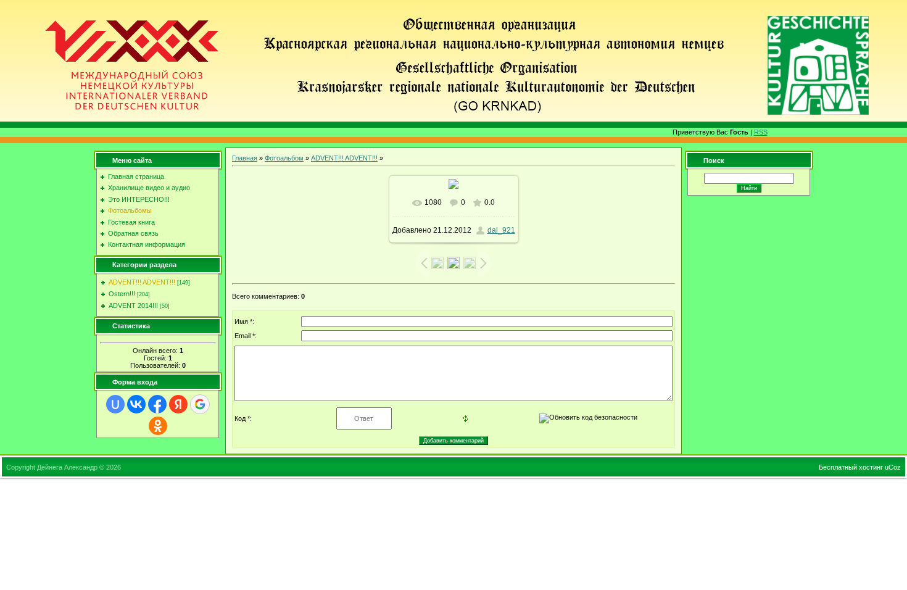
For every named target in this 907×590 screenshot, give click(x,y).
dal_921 (501, 230)
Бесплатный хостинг (851, 467)
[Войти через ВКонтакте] (136, 404)
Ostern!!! (122, 293)
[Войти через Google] (200, 404)
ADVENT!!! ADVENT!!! (142, 282)
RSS (761, 132)
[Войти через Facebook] (157, 404)
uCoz (893, 467)
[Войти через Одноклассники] (158, 426)
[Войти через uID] (115, 404)
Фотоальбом (284, 158)
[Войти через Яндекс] (178, 404)
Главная (244, 158)
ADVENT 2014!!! (133, 305)
